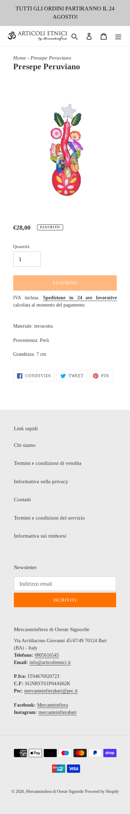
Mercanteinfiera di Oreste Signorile (55, 791)
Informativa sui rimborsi (40, 536)
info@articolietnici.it (50, 662)
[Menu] (118, 36)
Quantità (21, 246)
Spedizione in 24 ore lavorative (80, 297)
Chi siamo (25, 445)
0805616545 (47, 655)
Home (19, 58)
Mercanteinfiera (52, 705)
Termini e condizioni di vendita (47, 463)
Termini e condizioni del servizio (49, 518)
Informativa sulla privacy (41, 481)
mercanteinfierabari (57, 712)
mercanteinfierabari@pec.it (51, 690)
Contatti (22, 499)
